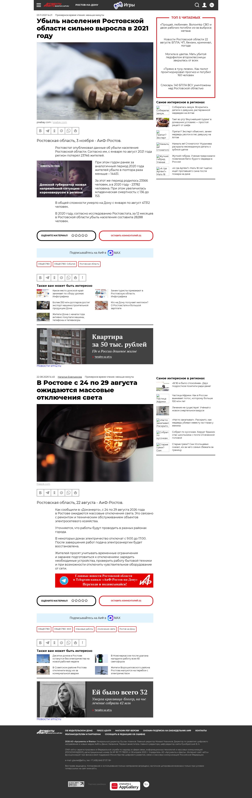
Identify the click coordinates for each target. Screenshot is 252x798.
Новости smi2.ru (49, 365)
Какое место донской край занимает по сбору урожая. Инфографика (68, 293)
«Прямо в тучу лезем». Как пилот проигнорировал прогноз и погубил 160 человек (186, 72)
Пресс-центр (104, 730)
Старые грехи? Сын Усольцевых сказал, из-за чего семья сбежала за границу (192, 447)
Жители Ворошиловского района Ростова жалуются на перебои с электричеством (130, 670)
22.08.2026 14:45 (46, 376)
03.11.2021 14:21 (44, 15)
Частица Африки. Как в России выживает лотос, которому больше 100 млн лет (192, 398)
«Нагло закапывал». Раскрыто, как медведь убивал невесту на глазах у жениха (192, 422)
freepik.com (43, 484)
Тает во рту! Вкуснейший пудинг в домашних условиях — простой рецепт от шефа (191, 122)
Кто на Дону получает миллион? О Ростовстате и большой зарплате (129, 305)
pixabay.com (60, 122)
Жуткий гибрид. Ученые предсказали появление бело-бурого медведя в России (193, 158)
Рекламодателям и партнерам (83, 734)
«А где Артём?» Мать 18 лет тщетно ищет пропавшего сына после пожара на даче (192, 171)
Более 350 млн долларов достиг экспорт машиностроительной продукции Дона (71, 305)
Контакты (201, 730)
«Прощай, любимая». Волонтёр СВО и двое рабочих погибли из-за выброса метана (186, 28)
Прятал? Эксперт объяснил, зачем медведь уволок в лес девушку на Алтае (191, 134)
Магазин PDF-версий (127, 730)
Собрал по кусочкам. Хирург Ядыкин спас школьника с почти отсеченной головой (193, 435)
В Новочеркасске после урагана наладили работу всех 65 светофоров (129, 658)
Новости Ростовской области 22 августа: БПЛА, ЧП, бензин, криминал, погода (186, 42)
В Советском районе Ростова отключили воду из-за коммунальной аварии (70, 670)
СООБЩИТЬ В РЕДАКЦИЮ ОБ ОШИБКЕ (125, 734)
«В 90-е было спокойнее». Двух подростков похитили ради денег (191, 384)
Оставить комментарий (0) (126, 235)
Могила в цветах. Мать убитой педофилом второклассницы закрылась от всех (185, 57)
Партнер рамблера (97, 784)
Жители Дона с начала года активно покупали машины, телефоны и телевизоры (69, 317)
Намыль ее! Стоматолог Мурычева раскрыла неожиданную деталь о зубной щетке (192, 146)
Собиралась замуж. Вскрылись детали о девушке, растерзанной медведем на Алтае (191, 110)
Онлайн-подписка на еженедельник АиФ (167, 730)
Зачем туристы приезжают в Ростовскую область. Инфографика (127, 293)
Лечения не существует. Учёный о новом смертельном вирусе (191, 409)
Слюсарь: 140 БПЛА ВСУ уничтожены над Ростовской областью (186, 87)
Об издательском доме (79, 730)
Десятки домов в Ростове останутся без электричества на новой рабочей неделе (71, 658)
